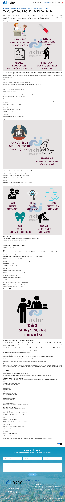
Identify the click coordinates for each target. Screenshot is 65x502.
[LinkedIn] (19, 492)
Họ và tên (6, 456)
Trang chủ (6, 8)
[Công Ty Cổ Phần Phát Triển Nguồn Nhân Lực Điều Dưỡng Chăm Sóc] (8, 2)
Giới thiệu (28, 482)
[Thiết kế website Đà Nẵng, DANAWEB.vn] (59, 498)
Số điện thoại (26, 456)
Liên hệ (27, 491)
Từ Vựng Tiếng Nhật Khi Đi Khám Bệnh (40, 8)
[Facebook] (8, 492)
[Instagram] (11, 492)
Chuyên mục (13, 8)
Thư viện (27, 487)
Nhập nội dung (6, 461)
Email (45, 456)
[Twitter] (14, 492)
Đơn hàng (28, 485)
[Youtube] (17, 492)
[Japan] (62, 2)
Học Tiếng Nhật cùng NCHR (24, 8)
